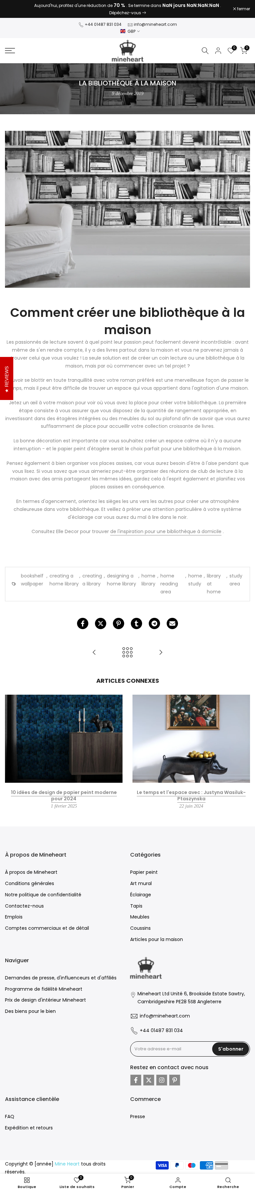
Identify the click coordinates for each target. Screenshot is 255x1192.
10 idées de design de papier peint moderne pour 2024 (64, 795)
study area (235, 579)
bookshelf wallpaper (32, 579)
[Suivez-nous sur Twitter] (148, 1080)
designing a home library (121, 579)
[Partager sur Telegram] (154, 623)
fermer (15, 9)
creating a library (92, 579)
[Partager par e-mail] (172, 623)
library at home (214, 583)
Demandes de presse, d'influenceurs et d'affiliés (61, 977)
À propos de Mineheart (31, 872)
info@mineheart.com (155, 24)
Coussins (140, 928)
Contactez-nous (24, 906)
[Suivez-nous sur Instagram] (161, 1080)
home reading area (169, 583)
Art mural (141, 883)
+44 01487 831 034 (103, 24)
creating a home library (64, 579)
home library (148, 579)
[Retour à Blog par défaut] (127, 653)
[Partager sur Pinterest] (118, 623)
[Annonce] (127, 9)
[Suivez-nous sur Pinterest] (174, 1080)
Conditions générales (29, 883)
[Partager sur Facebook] (82, 623)
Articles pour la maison (156, 939)
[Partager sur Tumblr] (136, 623)
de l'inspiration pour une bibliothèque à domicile (165, 531)
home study (195, 579)
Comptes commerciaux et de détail (47, 928)
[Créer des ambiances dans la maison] (94, 653)
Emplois (14, 917)
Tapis (136, 906)
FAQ (9, 1116)
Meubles (139, 917)
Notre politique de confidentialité (43, 894)
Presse (137, 1116)
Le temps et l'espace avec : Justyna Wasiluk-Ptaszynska (191, 795)
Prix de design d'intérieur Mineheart (45, 1000)
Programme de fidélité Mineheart (43, 989)
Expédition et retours (29, 1127)
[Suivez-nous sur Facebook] (135, 1080)
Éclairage (140, 894)
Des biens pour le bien (30, 1011)
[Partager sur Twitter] (100, 623)
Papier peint (144, 872)
